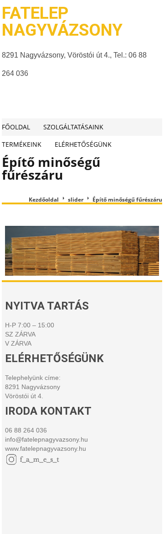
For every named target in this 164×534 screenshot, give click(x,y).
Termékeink (21, 144)
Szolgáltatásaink (73, 127)
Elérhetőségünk (83, 144)
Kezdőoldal (44, 199)
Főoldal (16, 127)
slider (75, 199)
